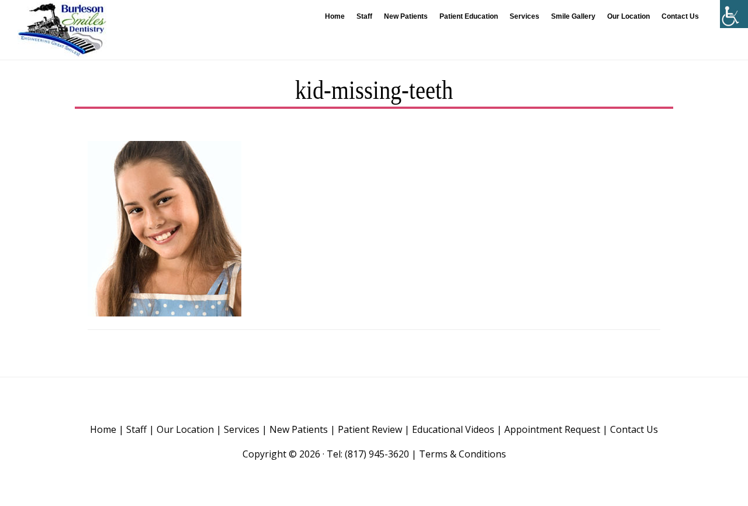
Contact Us (634, 429)
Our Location (185, 429)
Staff (136, 429)
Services (241, 429)
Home (103, 429)
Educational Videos (453, 429)
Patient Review (370, 429)
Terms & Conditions (462, 454)
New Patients (298, 429)
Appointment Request (552, 429)
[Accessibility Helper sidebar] (734, 14)
